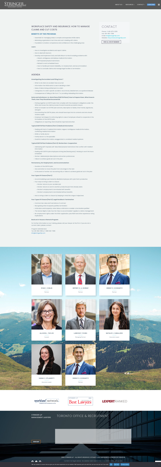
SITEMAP (93, 457)
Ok (111, 464)
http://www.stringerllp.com (117, 38)
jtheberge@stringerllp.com (109, 424)
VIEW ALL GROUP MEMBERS (111, 42)
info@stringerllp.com (38, 233)
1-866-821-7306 (43, 431)
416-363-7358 (39, 433)
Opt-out (116, 464)
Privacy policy (125, 464)
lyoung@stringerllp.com (113, 426)
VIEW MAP (36, 442)
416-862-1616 (38, 429)
